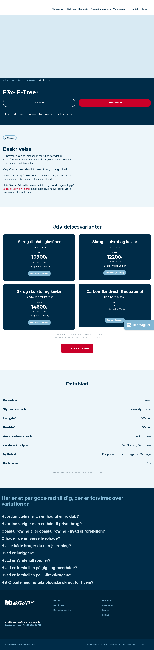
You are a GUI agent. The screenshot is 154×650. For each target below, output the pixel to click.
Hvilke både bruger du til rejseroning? (36, 545)
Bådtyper (71, 9)
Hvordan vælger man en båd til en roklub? (40, 516)
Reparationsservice (101, 9)
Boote (20, 80)
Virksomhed (119, 9)
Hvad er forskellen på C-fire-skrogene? (37, 575)
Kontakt (135, 9)
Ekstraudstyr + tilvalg (39, 273)
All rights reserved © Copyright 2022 (20, 644)
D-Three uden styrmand (16, 188)
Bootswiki (83, 9)
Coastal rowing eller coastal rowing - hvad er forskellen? (53, 531)
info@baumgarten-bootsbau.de (22, 622)
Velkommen (58, 9)
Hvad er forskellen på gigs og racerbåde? (39, 567)
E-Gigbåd (31, 80)
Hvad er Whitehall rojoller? (26, 560)
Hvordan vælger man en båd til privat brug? (42, 524)
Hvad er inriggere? (19, 553)
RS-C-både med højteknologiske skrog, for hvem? (48, 582)
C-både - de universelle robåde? (31, 538)
